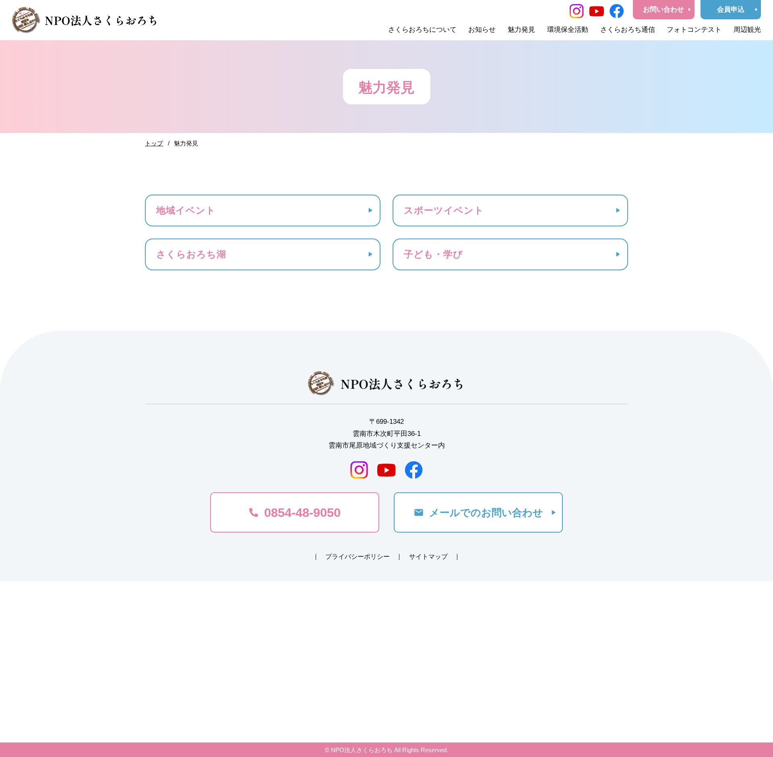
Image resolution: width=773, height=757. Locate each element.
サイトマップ (428, 556)
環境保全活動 (567, 29)
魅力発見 (521, 29)
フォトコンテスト (694, 29)
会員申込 (730, 9)
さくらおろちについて (422, 29)
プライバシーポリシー (357, 556)
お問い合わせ (663, 9)
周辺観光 (747, 29)
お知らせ (482, 29)
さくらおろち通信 (627, 29)
